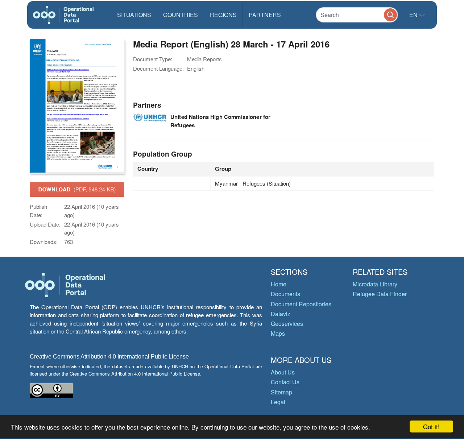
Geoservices (287, 323)
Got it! (431, 426)
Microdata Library (375, 284)
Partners (265, 15)
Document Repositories (301, 304)
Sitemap (281, 392)
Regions (223, 15)
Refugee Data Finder (380, 294)
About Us (283, 372)
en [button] (414, 15)
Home (278, 284)
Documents (285, 294)
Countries (180, 15)
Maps (278, 333)
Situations (134, 15)
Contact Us (285, 382)
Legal (278, 402)
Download (77, 189)
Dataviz (280, 314)
